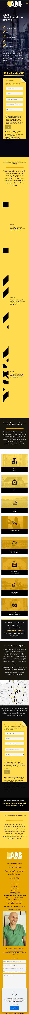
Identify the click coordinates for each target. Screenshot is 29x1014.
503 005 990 (13, 72)
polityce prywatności (15, 123)
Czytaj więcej (14, 1004)
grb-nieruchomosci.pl (16, 903)
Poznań (8, 805)
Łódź (24, 803)
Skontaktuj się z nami (13, 630)
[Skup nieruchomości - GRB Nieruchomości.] (14, 4)
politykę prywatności (17, 1001)
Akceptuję (14, 1008)
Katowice (14, 805)
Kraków (13, 803)
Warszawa (6, 803)
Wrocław (19, 803)
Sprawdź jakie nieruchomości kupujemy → (13, 63)
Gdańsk (20, 805)
